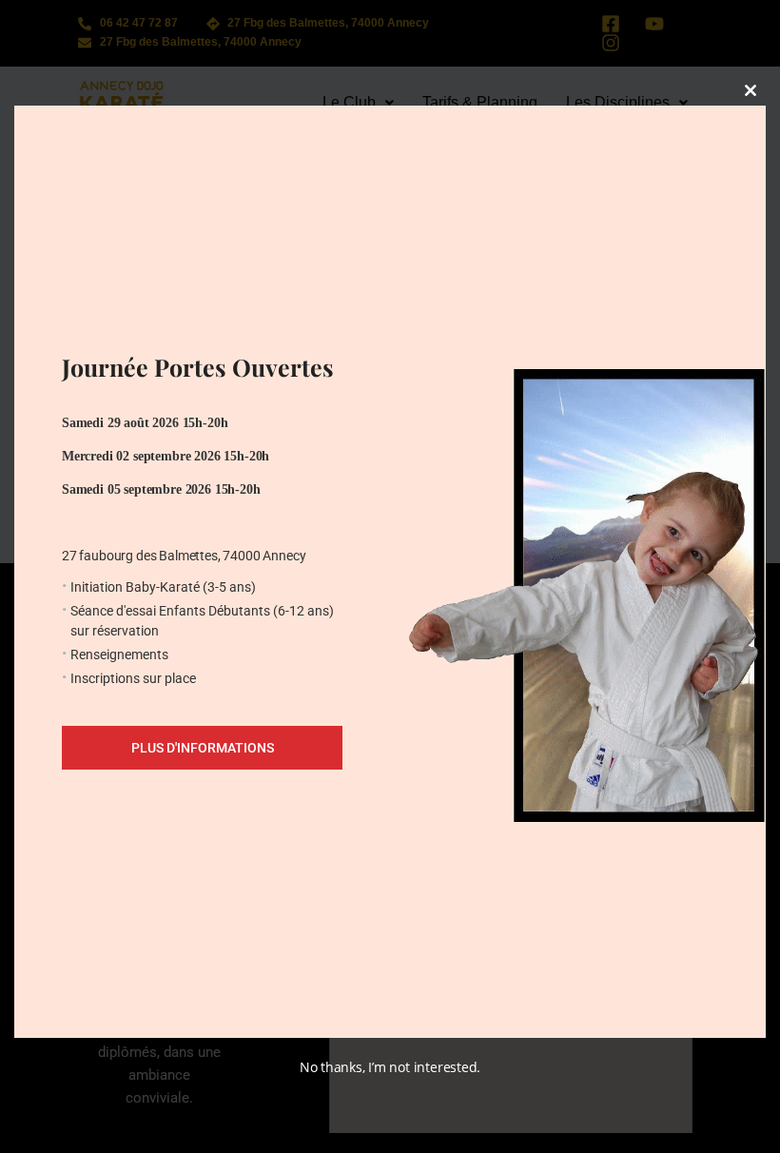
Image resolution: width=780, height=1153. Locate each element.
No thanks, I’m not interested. (390, 1067)
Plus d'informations (202, 747)
